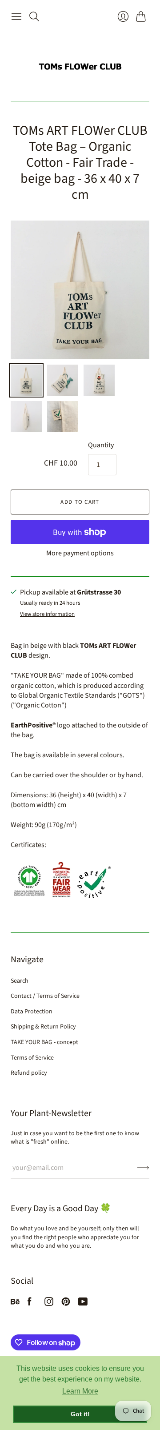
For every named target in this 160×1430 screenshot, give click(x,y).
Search (19, 980)
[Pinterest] (65, 1304)
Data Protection (31, 1011)
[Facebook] (30, 1304)
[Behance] (15, 1304)
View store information (47, 614)
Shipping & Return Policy (43, 1026)
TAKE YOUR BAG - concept (44, 1042)
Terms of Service (32, 1057)
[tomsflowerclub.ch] (80, 63)
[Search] (34, 16)
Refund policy (29, 1072)
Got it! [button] (80, 1414)
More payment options (80, 553)
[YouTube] (83, 1304)
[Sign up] (143, 1167)
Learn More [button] (80, 1391)
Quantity (101, 445)
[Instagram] (48, 1304)
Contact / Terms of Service (45, 996)
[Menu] (16, 16)
